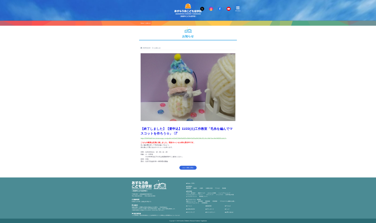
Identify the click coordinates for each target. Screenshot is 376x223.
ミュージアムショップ (224, 193)
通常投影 (200, 201)
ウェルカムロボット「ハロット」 (195, 194)
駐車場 (224, 188)
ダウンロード (210, 209)
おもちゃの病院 (212, 193)
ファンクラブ (219, 194)
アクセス (217, 188)
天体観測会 (204, 202)
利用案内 (189, 186)
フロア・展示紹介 (191, 193)
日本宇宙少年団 (230, 194)
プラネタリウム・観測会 (194, 199)
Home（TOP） (191, 183)
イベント (189, 206)
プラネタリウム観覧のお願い (227, 201)
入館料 (201, 188)
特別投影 (215, 201)
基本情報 (189, 191)
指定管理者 (137, 213)
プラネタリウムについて (192, 202)
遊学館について (203, 196)
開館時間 (188, 188)
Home (142, 23)
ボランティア (209, 194)
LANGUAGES (191, 209)
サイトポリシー (210, 212)
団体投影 (207, 201)
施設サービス (201, 193)
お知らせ (148, 23)
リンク (228, 209)
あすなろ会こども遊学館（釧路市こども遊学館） (188, 10)
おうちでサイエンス (191, 196)
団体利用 (208, 206)
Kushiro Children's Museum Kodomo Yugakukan (193, 221)
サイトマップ (191, 212)
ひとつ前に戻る (188, 167)
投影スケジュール (191, 201)
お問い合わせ (229, 212)
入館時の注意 (209, 188)
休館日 (195, 188)
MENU (237, 8)
